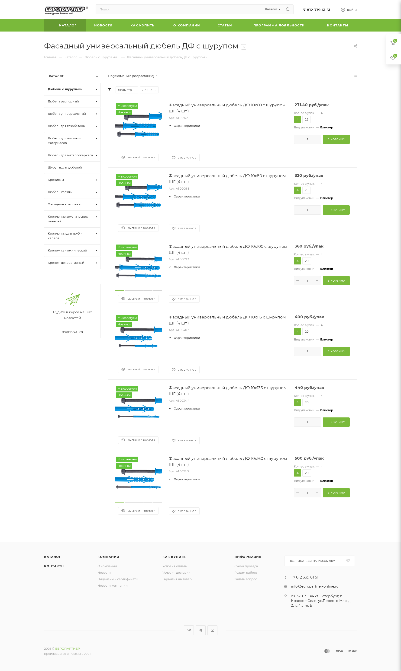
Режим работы (246, 572)
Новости (104, 572)
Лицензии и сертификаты (117, 579)
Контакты (54, 566)
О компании (107, 566)
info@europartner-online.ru (315, 586)
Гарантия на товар (177, 579)
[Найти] (288, 9)
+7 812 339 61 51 (315, 10)
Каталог (52, 557)
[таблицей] (355, 76)
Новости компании (112, 585)
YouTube (212, 630)
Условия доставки (176, 572)
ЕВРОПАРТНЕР (67, 648)
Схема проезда (246, 566)
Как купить (174, 557)
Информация (248, 557)
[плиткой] (341, 76)
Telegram (201, 630)
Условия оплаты (175, 566)
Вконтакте (189, 630)
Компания (108, 557)
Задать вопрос (245, 579)
